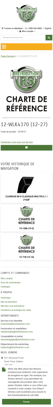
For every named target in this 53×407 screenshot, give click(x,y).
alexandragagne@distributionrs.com (18, 339)
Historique (6, 297)
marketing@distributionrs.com (15, 347)
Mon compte (27, 31)
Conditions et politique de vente (16, 310)
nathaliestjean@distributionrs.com (17, 331)
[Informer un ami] (26, 148)
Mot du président (9, 302)
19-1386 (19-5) (26, 228)
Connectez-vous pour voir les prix (17, 142)
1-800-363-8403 (34, 28)
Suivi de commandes (11, 282)
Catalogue (5, 286)
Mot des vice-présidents (12, 306)
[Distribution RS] (26, 13)
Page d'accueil (8, 56)
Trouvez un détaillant (13, 28)
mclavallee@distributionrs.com (15, 324)
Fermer (26, 402)
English (48, 28)
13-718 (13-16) (26, 257)
